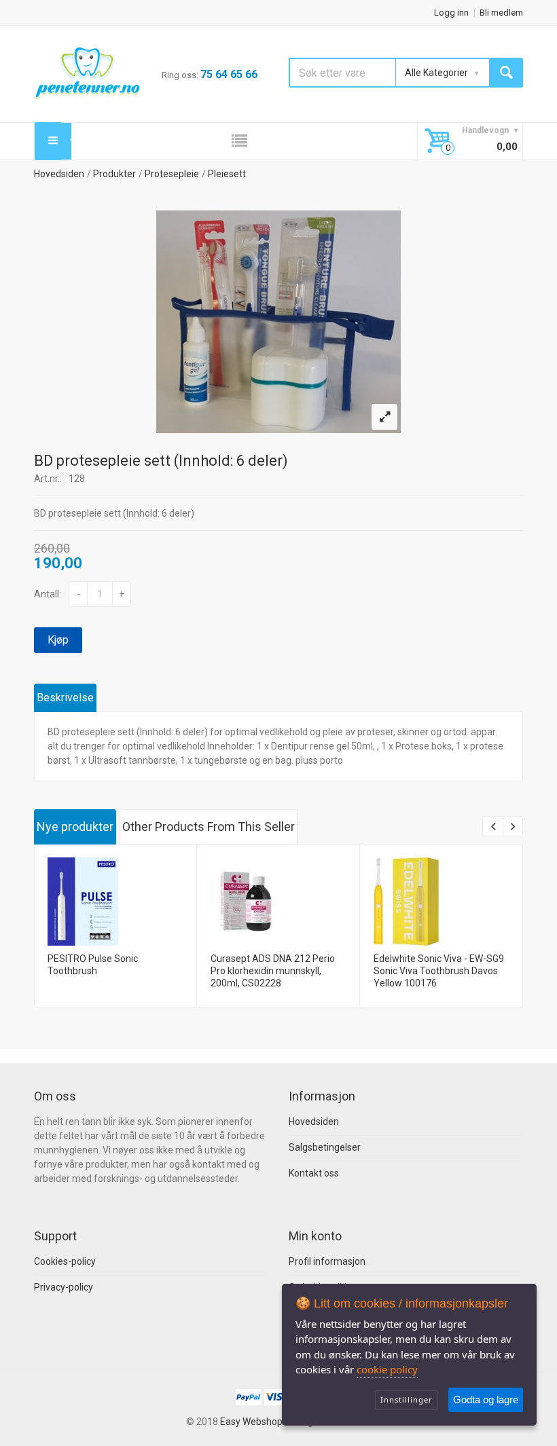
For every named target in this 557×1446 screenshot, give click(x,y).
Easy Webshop (251, 1421)
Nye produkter (75, 826)
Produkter (114, 173)
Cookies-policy (65, 1261)
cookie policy (387, 1369)
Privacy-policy (63, 1287)
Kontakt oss (314, 1173)
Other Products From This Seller (208, 826)
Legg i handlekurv (114, 912)
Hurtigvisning (114, 876)
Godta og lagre (485, 1399)
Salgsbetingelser (325, 1147)
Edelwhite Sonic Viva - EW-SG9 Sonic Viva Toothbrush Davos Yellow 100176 (439, 970)
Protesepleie (172, 173)
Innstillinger (406, 1399)
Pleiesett (227, 173)
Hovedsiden (59, 173)
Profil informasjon (327, 1261)
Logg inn (451, 12)
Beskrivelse (65, 697)
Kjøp (58, 639)
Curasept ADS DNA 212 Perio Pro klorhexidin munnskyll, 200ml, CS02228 (273, 970)
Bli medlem (501, 12)
